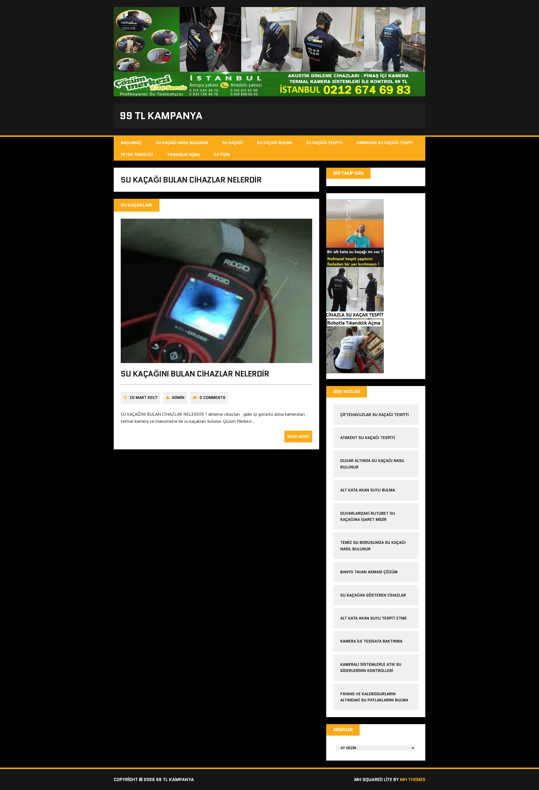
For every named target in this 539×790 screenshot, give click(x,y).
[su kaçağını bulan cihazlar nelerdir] (216, 359)
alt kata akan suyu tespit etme (373, 618)
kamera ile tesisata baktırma (371, 641)
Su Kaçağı (232, 142)
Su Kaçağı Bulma (274, 142)
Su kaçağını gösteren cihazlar (373, 595)
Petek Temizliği (137, 154)
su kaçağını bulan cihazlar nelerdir (195, 373)
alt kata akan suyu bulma (368, 490)
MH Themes (412, 779)
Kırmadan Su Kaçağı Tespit (385, 142)
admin (178, 397)
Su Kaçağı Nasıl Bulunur (182, 142)
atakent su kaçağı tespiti (367, 437)
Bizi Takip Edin (348, 173)
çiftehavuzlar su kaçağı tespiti (374, 414)
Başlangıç (131, 142)
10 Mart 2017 (143, 397)
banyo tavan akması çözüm (369, 572)
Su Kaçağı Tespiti (324, 142)
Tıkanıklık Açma (183, 154)
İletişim (222, 154)
